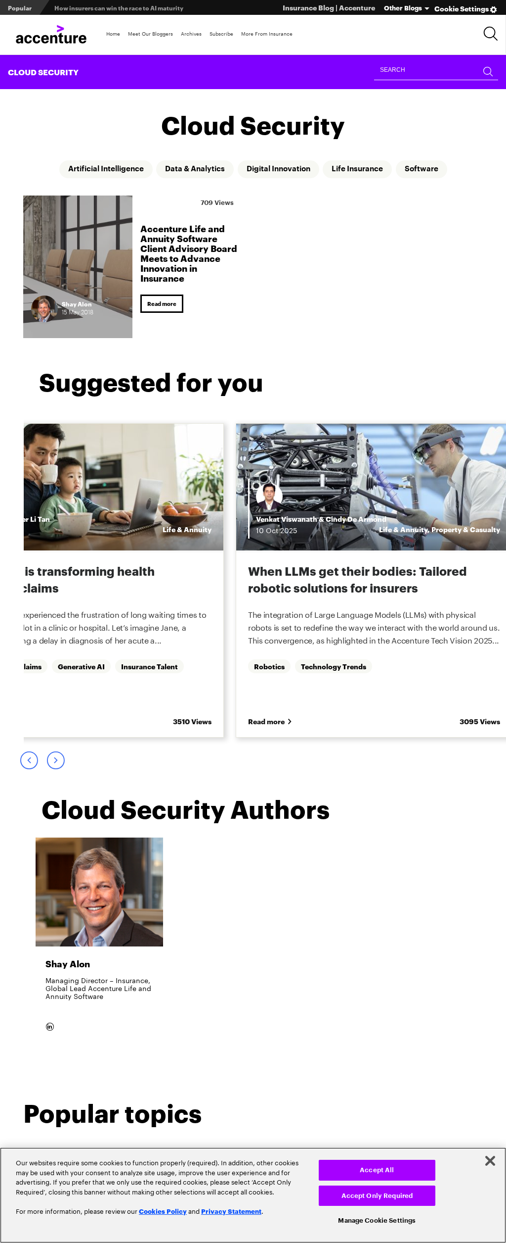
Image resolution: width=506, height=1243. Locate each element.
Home (113, 33)
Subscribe (221, 33)
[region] (253, 1195)
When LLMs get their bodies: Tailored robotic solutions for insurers (152, 7)
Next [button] (55, 762)
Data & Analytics (193, 169)
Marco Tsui (479, 519)
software (432, 169)
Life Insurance (365, 169)
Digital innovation (281, 169)
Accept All (377, 1170)
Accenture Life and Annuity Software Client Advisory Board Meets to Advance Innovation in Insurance (188, 252)
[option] (290, 581)
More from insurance (267, 33)
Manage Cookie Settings (377, 1220)
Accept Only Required (377, 1196)
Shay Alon (189, 519)
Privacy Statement (231, 1210)
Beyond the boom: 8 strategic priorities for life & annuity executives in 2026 (289, 579)
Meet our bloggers (150, 33)
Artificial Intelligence (97, 169)
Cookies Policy (163, 1210)
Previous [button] (29, 762)
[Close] (490, 1161)
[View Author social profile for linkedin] (50, 1032)
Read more (163, 303)
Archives (191, 33)
